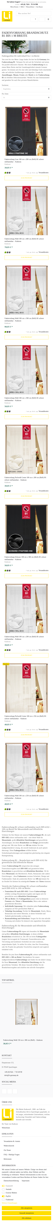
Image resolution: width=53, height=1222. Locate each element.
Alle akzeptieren (26, 1208)
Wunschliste (30, 7)
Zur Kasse (39, 7)
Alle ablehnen (26, 1218)
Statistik (8, 1189)
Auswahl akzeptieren (26, 1213)
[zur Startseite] (7, 16)
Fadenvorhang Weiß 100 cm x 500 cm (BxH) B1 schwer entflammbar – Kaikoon (24, 319)
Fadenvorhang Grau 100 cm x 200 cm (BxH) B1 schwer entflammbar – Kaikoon (24, 160)
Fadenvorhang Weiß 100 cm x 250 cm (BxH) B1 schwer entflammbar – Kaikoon (24, 797)
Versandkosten (43, 173)
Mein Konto (14, 7)
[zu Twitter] (9, 1091)
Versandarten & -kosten (12, 1141)
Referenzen (7, 1159)
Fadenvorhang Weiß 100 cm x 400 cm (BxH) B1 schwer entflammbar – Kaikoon (24, 240)
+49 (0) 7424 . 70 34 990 (29, 4)
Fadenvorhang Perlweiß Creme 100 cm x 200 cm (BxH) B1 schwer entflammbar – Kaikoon (25, 479)
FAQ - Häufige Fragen (11, 1155)
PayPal (8, 1196)
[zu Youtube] (14, 1091)
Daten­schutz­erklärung (11, 1181)
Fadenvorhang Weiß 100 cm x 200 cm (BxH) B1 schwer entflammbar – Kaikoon (24, 638)
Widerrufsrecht (9, 1146)
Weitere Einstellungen (9, 1203)
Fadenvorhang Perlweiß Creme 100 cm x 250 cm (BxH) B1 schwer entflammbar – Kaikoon (25, 717)
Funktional (9, 1200)
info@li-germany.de (11, 1075)
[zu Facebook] (4, 1091)
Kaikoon (7, 164)
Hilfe (22, 7)
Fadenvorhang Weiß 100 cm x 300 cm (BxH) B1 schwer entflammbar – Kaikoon (24, 399)
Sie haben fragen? (13, 2)
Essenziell (9, 1186)
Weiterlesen (6, 1128)
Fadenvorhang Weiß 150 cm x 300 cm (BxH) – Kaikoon (23, 1040)
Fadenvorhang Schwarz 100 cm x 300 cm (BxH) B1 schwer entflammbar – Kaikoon (25, 558)
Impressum (25, 1181)
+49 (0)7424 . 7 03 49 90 (13, 1072)
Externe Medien (11, 1193)
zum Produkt (26, 178)
